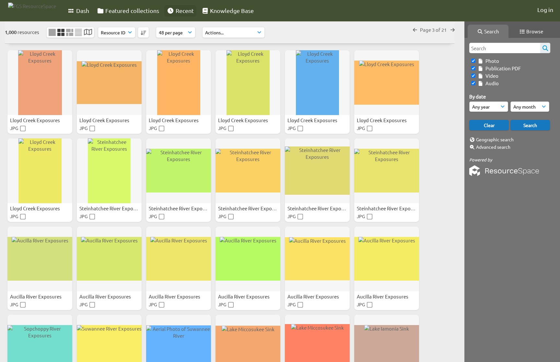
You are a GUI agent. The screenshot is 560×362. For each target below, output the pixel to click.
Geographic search (495, 139)
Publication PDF (502, 68)
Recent (184, 10)
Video (491, 76)
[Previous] (415, 30)
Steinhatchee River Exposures (112, 208)
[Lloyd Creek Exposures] (39, 82)
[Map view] (88, 32)
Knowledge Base (231, 10)
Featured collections (131, 10)
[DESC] (143, 32)
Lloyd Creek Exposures (35, 120)
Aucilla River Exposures (36, 296)
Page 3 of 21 (434, 30)
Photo (491, 61)
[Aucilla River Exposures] (39, 259)
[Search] (545, 48)
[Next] (452, 30)
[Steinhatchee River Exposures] (109, 170)
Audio (491, 83)
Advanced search (493, 147)
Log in (545, 9)
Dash (82, 10)
